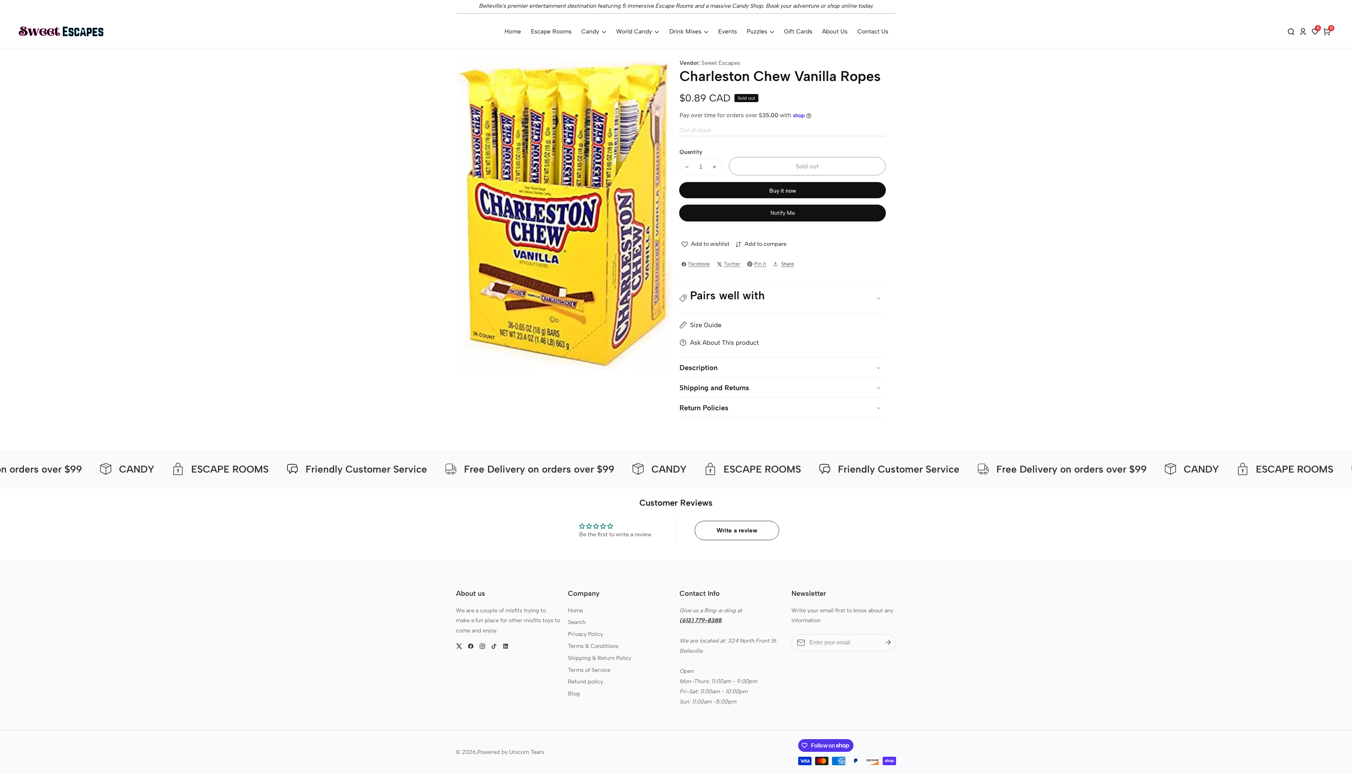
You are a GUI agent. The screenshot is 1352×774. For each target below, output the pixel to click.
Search (577, 622)
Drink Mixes (685, 31)
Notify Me (782, 213)
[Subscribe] (888, 642)
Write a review (736, 530)
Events (727, 31)
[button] (782, 298)
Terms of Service (589, 670)
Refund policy (585, 681)
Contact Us (872, 31)
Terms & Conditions (593, 646)
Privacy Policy (585, 634)
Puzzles (757, 31)
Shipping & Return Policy (599, 658)
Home (513, 31)
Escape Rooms (551, 31)
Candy (590, 31)
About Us (834, 31)
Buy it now (782, 190)
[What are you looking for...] (1292, 32)
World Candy (634, 31)
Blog (574, 693)
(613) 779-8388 (700, 620)
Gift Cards (798, 31)
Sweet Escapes (720, 63)
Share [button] (787, 264)
